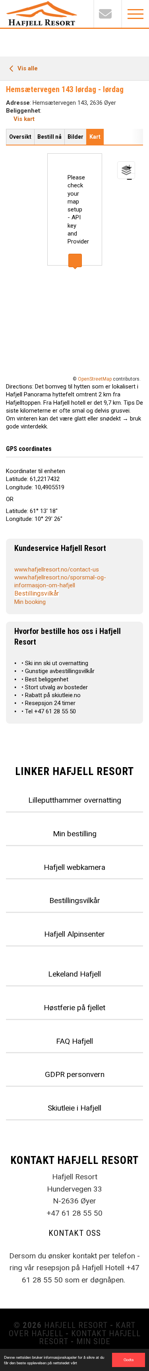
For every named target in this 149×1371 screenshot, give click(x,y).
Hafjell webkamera (74, 867)
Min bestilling (75, 833)
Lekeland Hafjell (74, 974)
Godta (129, 1359)
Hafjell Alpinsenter (74, 934)
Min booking (30, 601)
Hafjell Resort (76, 1325)
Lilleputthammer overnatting (74, 800)
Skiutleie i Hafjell (74, 1108)
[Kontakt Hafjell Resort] (107, 14)
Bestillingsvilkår (36, 593)
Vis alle (27, 68)
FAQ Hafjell (74, 1041)
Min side (93, 1341)
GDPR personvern (74, 1074)
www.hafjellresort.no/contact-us (56, 569)
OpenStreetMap (95, 379)
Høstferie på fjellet (74, 1007)
